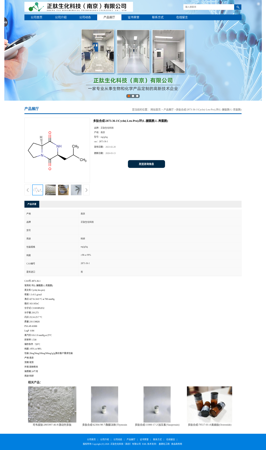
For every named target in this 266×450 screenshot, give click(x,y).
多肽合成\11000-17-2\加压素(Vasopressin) (157, 424)
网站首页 (156, 109)
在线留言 (182, 17)
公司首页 (36, 17)
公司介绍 (61, 17)
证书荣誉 (133, 17)
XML (144, 444)
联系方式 (158, 17)
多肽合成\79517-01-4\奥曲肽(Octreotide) (209, 424)
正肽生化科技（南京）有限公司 (125, 444)
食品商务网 (176, 444)
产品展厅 (109, 17)
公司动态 (85, 17)
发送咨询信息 (146, 164)
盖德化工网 (164, 444)
